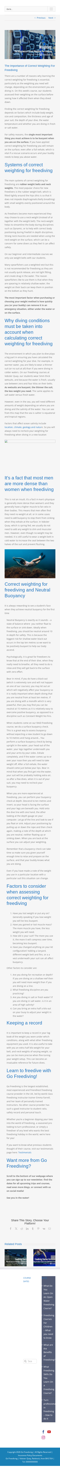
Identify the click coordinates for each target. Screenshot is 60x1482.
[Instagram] (43, 1437)
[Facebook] (43, 1432)
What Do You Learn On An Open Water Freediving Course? (49, 1297)
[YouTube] (49, 1432)
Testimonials (24, 1152)
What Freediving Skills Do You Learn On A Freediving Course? (49, 1379)
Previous (41, 17)
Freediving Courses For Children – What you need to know (49, 1326)
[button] (7, 1257)
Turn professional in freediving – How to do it (49, 1409)
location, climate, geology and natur (23, 427)
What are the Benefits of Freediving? (49, 1352)
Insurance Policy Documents (30, 1455)
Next (50, 17)
